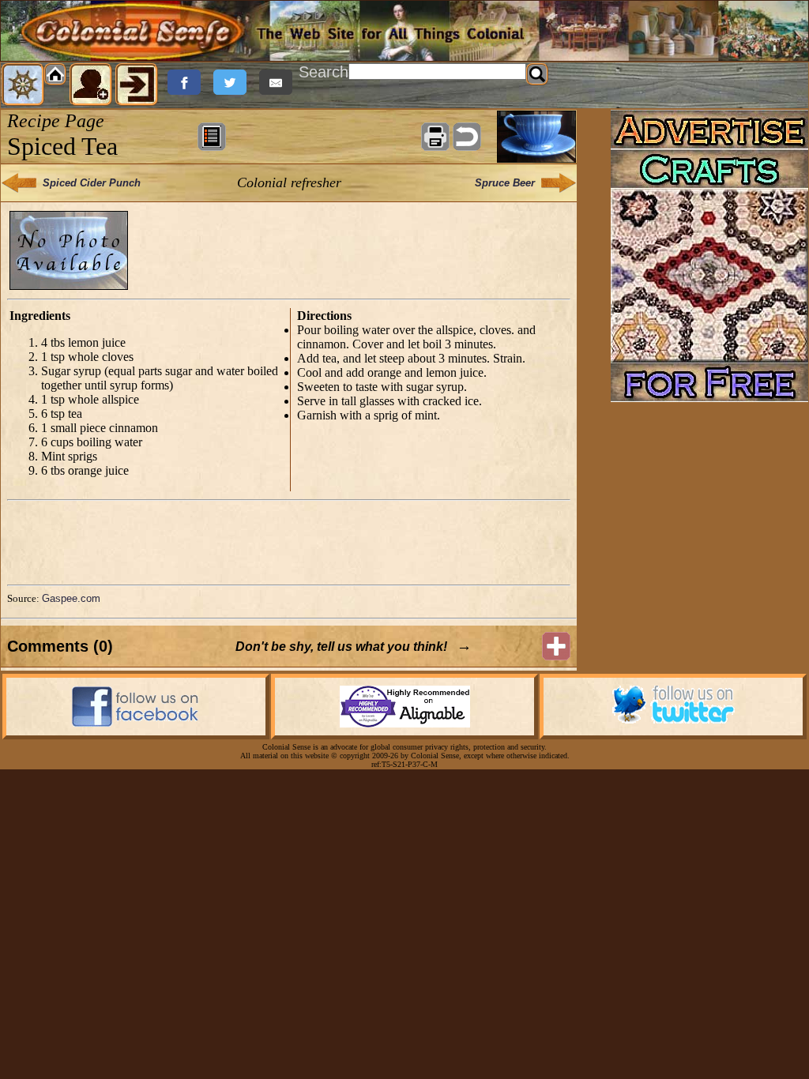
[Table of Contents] (212, 136)
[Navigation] (23, 84)
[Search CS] (537, 74)
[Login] (136, 84)
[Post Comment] (556, 646)
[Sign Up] (91, 84)
